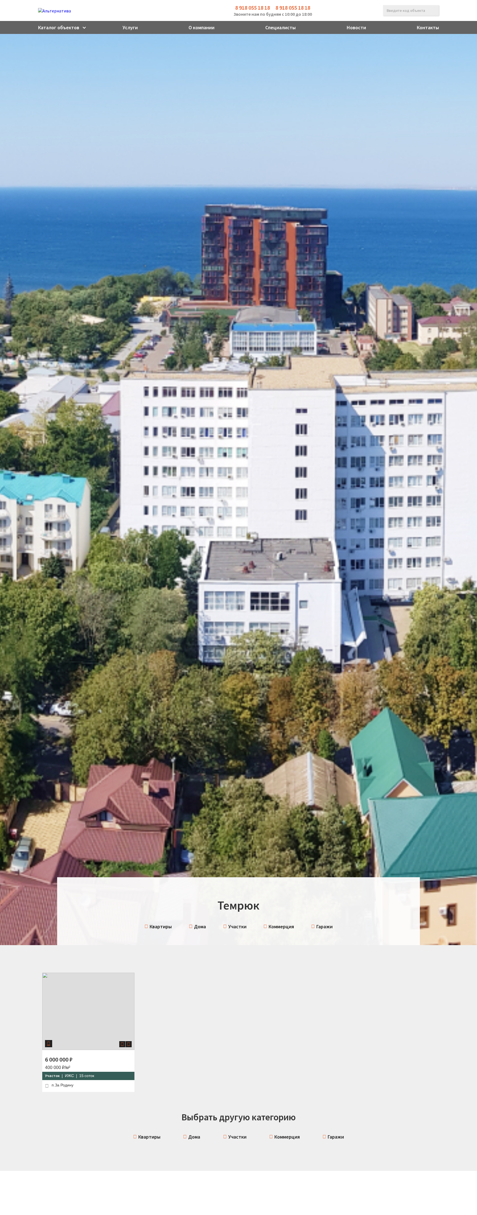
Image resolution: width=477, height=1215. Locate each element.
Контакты (428, 27)
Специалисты (280, 27)
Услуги (130, 27)
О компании (201, 27)
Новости (356, 27)
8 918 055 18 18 (252, 7)
